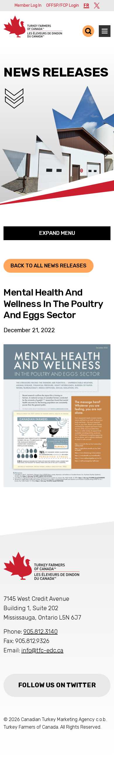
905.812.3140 (40, 631)
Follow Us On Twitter (57, 685)
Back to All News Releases (49, 265)
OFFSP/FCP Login (62, 5)
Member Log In (28, 5)
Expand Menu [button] (57, 233)
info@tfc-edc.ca (42, 650)
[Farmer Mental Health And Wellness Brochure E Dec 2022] (57, 415)
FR (86, 5)
